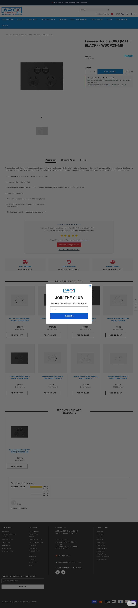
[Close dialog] (90, 286)
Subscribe (69, 315)
